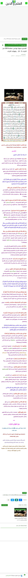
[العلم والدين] (14, 3)
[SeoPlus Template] (21, 576)
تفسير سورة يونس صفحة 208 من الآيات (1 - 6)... (21, 519)
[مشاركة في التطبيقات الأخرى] (8, 500)
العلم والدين (8, 575)
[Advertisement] (14, 22)
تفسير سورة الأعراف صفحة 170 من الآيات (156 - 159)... (11, 38)
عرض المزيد (4, 505)
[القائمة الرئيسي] (26, 3)
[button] (20, 500)
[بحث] (2, 3)
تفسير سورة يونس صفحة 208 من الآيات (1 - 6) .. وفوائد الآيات (17, 45)
